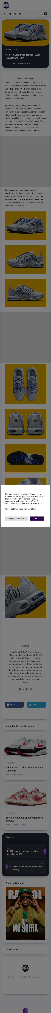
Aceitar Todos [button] (37, 519)
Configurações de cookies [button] (17, 519)
